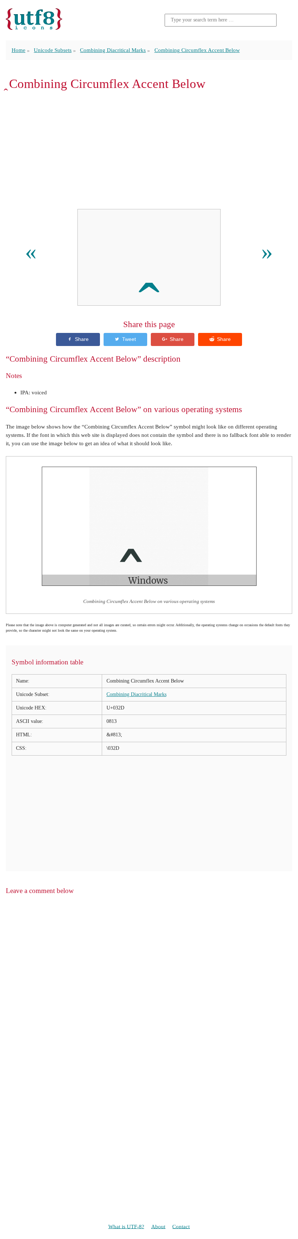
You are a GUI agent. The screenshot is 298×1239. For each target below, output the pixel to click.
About (158, 1226)
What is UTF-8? (126, 1226)
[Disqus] (149, 994)
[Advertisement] (149, 150)
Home (18, 50)
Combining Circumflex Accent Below (197, 50)
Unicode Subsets (53, 50)
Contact (181, 1226)
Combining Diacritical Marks (113, 50)
